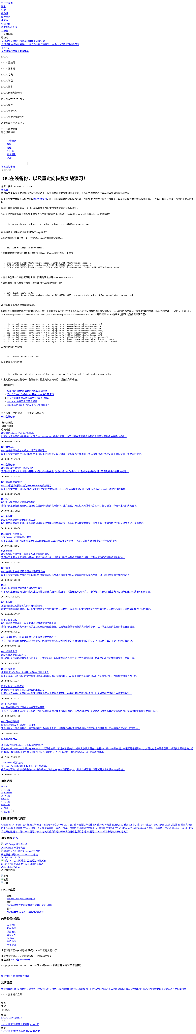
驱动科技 (42, 989)
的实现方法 (13, 655)
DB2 (3, 534)
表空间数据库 (18, 520)
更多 (15, 837)
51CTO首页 (7, 3)
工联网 (114, 989)
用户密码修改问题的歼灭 (22, 707)
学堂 (3, 10)
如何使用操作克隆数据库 (21, 588)
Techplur (31, 898)
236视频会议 (133, 989)
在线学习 (5, 48)
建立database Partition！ (19, 433)
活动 (9, 158)
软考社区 (5, 17)
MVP (11, 762)
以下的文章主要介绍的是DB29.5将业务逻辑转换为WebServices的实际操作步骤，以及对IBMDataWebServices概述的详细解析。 (64, 489)
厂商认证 (45, 44)
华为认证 (35, 44)
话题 (9, 147)
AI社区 (10, 151)
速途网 (84, 989)
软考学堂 (40, 41)
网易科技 (24, 989)
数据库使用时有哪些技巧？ (22, 606)
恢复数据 (17, 534)
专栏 (22, 51)
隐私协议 (11, 944)
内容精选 (11, 141)
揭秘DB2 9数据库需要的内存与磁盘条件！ (28, 391)
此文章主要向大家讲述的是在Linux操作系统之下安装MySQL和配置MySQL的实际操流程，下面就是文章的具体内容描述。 (63, 769)
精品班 (4, 13)
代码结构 (18, 762)
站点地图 (11, 932)
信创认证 (26, 44)
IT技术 (53, 44)
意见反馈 (11, 935)
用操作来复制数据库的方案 (22, 690)
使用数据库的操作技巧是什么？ (25, 672)
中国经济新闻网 (96, 989)
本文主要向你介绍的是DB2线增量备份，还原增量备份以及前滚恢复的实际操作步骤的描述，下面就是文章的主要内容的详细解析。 (67, 641)
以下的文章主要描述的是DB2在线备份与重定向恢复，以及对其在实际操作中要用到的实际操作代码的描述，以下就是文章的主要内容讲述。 (72, 454)
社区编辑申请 (8, 167)
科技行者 (51, 989)
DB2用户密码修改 (10, 721)
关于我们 (11, 925)
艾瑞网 (68, 989)
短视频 (25, 41)
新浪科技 (5, 989)
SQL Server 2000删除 (16, 537)
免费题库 (74, 44)
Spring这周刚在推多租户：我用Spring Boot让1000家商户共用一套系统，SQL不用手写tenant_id (140, 828)
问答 (12, 51)
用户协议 (11, 941)
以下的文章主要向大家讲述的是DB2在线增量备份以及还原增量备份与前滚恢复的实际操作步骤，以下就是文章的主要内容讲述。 (66, 575)
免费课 (4, 20)
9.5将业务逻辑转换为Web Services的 (26, 485)
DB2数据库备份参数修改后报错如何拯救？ (28, 398)
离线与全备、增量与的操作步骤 (28, 623)
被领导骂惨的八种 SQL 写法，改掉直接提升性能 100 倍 (71, 824)
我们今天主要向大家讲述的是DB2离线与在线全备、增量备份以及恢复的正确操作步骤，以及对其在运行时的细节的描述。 (63, 557)
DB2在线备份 (40, 199)
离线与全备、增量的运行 (25, 554)
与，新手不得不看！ (24, 450)
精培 (21, 912)
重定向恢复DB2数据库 (12, 686)
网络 (3, 739)
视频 (9, 144)
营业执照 (6, 976)
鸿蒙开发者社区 (9, 27)
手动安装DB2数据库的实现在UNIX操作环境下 (30, 394)
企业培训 (5, 24)
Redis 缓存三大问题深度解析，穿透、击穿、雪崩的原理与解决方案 (59, 828)
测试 (8, 739)
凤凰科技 (33, 989)
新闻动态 (11, 928)
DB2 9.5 (5, 499)
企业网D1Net (156, 989)
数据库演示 (18, 502)
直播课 (32, 41)
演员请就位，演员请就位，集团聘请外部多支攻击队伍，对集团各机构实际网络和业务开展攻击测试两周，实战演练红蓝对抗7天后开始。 (70, 728)
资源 (8, 51)
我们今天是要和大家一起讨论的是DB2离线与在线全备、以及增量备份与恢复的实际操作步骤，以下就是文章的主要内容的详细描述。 (68, 626)
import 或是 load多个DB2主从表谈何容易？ (28, 405)
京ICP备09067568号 (21, 959)
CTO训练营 (38, 912)
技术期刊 (11, 154)
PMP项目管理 (63, 44)
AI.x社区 (48, 905)
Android (5, 762)
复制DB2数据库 (9, 704)
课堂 (17, 51)
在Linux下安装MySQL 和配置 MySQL (24, 766)
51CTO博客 (13, 905)
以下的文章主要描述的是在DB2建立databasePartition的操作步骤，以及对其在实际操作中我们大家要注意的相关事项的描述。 (64, 436)
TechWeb (60, 989)
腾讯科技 (15, 989)
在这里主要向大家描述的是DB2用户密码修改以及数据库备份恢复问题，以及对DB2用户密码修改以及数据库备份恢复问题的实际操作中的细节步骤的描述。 (80, 711)
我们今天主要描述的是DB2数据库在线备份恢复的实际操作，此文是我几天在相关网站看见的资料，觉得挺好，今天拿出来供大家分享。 (70, 505)
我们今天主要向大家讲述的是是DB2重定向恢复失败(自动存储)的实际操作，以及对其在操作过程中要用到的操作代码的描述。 (65, 471)
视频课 (4, 41)
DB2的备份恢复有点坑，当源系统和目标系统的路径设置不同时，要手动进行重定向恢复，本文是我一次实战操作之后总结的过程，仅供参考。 (73, 523)
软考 (19, 44)
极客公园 (122, 989)
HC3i (24, 898)
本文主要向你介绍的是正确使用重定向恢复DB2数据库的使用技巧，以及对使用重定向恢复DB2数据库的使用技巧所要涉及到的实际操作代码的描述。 (76, 609)
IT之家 (107, 989)
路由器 (13, 739)
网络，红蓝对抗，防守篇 (18, 725)
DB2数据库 (6, 516)
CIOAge (18, 898)
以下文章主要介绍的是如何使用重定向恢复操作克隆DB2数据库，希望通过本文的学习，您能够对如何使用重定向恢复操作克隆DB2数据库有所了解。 (76, 591)
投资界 (166, 989)
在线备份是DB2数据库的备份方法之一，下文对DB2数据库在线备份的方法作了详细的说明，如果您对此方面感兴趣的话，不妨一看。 (68, 658)
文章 (3, 51)
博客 (3, 6)
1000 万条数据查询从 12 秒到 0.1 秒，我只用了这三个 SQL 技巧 (131, 824)
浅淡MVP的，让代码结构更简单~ (22, 745)
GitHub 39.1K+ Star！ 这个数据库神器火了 (22, 824)
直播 (26, 51)
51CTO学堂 (13, 912)
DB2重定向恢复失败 (11, 482)
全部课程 (5, 44)
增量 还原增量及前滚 (23, 571)
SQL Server (6, 550)
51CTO (10, 898)
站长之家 (76, 989)
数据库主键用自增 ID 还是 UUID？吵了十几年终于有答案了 (98, 831)
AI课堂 (4, 30)
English (10, 938)
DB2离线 (5, 568)
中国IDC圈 (144, 989)
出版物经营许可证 (20, 976)
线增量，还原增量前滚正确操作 (28, 637)
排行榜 (18, 41)
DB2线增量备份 (9, 651)
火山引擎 (181, 989)
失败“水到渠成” (17, 468)
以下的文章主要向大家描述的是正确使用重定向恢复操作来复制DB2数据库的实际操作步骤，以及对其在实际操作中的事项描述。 (66, 693)
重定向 (9, 534)
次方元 (173, 989)
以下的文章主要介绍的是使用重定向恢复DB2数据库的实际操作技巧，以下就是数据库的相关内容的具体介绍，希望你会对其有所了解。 (70, 676)
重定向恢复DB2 (9, 620)
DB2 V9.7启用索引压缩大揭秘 (22, 401)
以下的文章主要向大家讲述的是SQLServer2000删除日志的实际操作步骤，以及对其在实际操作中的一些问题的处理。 (60, 541)
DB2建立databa (8, 447)
